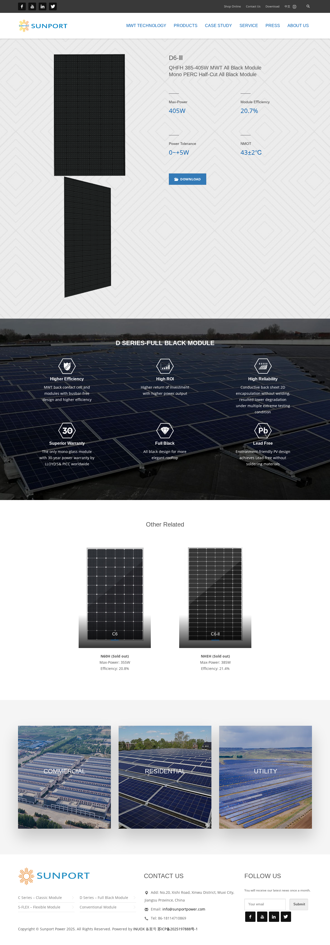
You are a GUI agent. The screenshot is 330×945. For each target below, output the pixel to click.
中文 (288, 6)
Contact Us (253, 6)
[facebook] (22, 6)
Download (272, 6)
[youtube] (32, 6)
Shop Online (232, 6)
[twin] (53, 6)
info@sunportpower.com (183, 909)
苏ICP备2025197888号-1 (178, 928)
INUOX (139, 928)
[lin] (42, 6)
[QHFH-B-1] (90, 115)
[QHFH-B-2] (90, 237)
